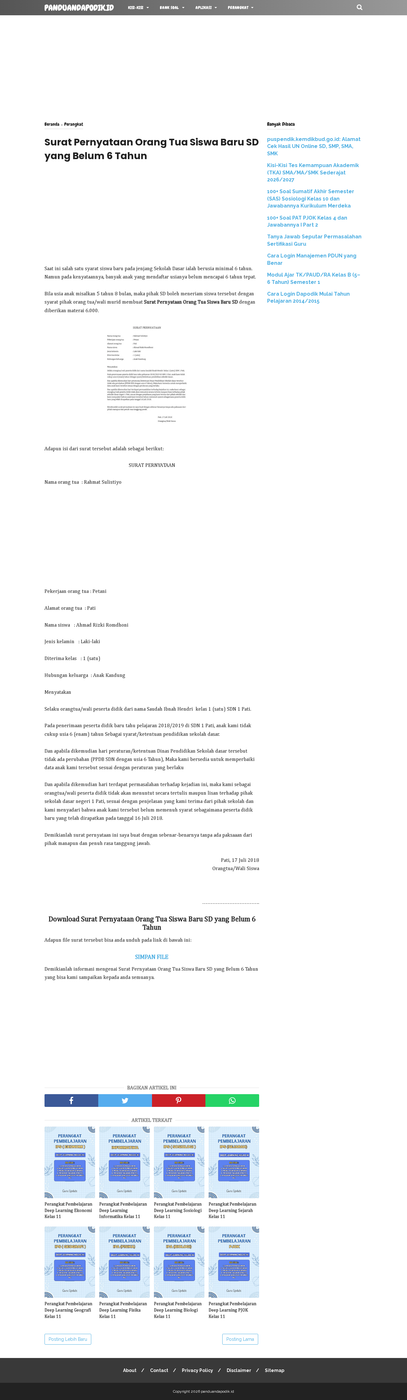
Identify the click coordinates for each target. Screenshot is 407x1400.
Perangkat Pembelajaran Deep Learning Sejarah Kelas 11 (232, 1210)
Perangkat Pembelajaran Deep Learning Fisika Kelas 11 (123, 1310)
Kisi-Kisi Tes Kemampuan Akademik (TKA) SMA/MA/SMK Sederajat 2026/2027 (313, 172)
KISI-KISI (135, 7)
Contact (159, 1370)
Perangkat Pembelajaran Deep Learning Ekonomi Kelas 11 (68, 1210)
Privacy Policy (197, 1370)
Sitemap (274, 1370)
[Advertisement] (203, 66)
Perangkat (238, 7)
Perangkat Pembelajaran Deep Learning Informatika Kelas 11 (123, 1210)
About (129, 1370)
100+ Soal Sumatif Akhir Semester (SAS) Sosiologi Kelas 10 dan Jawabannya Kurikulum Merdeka (310, 198)
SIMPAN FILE (152, 957)
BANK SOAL (169, 7)
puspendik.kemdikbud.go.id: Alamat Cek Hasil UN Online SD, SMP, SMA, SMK (314, 146)
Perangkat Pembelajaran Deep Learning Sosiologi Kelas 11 (178, 1210)
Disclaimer (239, 1370)
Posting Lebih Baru (68, 1339)
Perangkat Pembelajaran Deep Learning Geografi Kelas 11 (68, 1310)
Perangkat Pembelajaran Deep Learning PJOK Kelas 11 (232, 1310)
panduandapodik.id (79, 8)
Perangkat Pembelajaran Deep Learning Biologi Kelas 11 (178, 1310)
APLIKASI (203, 7)
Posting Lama (240, 1339)
